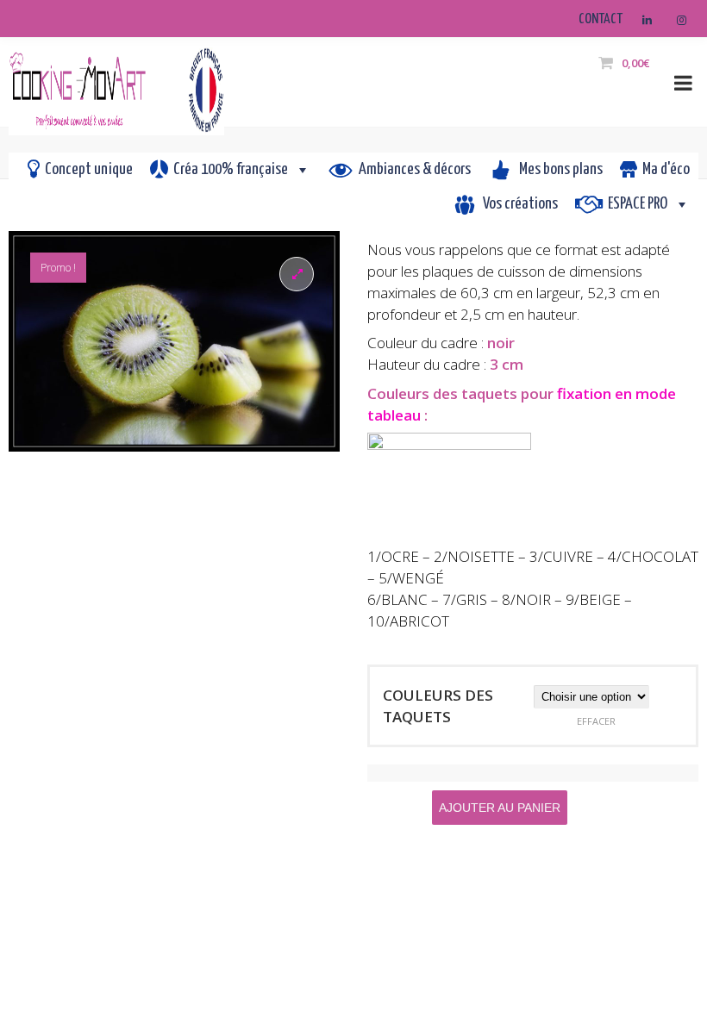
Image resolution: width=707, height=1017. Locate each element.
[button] (296, 274)
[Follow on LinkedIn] (646, 20)
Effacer (596, 720)
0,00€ (635, 63)
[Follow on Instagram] (681, 20)
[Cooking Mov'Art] (116, 82)
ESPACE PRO (637, 204)
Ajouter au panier (499, 807)
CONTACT (601, 19)
